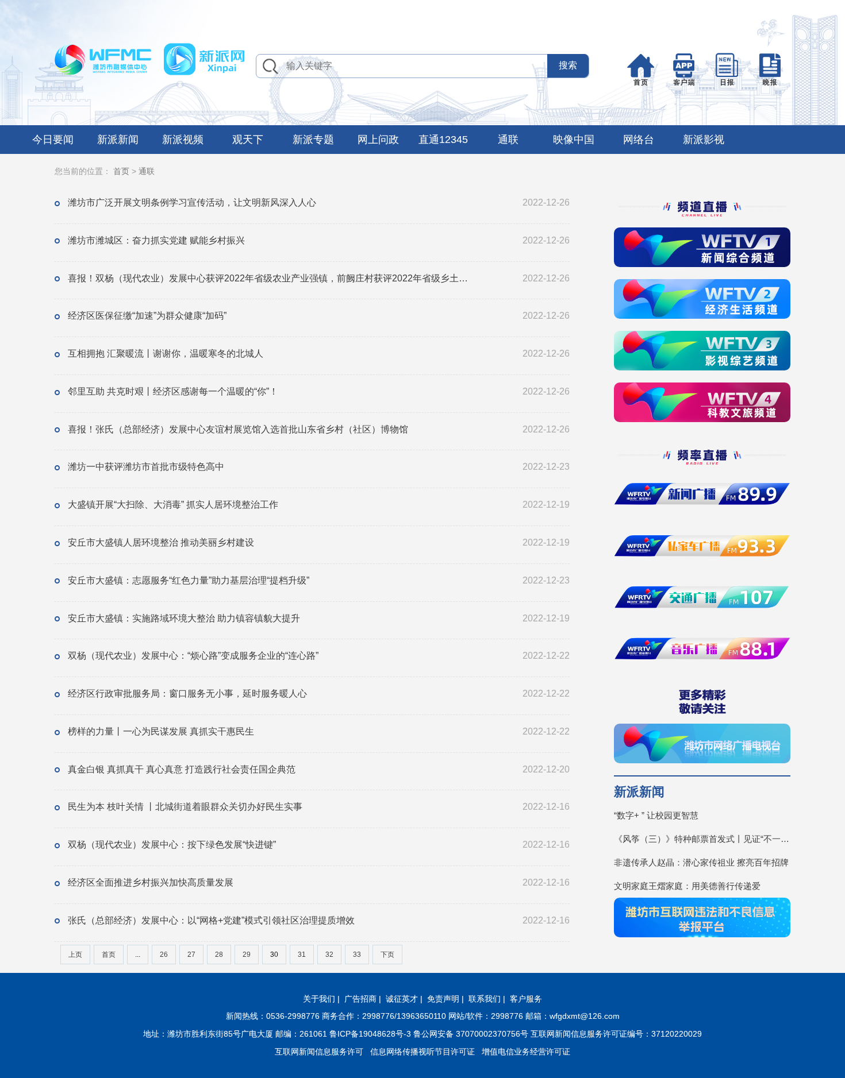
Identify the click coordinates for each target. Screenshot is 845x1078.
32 (329, 955)
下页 (387, 955)
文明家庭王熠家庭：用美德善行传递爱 (687, 886)
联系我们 (484, 998)
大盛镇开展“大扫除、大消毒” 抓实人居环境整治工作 (173, 504)
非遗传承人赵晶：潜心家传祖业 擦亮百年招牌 (701, 862)
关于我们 (319, 998)
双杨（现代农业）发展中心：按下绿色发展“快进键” (172, 844)
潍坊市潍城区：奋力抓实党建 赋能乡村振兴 (156, 240)
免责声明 (443, 998)
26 (164, 955)
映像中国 (573, 139)
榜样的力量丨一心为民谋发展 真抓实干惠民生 (161, 731)
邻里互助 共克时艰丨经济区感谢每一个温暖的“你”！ (173, 391)
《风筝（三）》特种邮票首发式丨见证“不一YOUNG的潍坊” (702, 839)
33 (357, 955)
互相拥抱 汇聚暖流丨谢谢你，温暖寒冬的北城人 (165, 353)
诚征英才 (402, 998)
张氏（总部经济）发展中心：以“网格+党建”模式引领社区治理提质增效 (211, 920)
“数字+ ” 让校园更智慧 (656, 815)
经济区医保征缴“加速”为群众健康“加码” (147, 315)
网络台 (638, 139)
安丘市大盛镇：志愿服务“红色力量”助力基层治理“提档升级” (188, 580)
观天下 (247, 139)
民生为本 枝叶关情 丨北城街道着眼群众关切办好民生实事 (185, 807)
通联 (508, 139)
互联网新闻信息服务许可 (319, 1051)
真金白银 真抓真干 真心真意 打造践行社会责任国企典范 (181, 769)
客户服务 (526, 998)
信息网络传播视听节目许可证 (422, 1051)
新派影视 (703, 139)
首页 (121, 171)
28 (219, 955)
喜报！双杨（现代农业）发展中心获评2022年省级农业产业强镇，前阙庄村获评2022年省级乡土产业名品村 (272, 278)
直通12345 (443, 139)
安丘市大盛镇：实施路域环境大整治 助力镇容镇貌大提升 (184, 618)
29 (247, 955)
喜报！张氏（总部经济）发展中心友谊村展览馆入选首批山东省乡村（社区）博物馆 (238, 429)
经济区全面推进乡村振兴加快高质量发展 (150, 882)
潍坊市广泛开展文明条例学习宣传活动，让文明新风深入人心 (192, 202)
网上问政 (378, 139)
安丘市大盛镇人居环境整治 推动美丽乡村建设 (161, 542)
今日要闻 (53, 139)
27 (191, 955)
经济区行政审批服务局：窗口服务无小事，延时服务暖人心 (187, 693)
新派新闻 (118, 139)
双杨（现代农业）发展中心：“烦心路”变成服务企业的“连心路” (193, 655)
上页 (75, 955)
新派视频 (182, 139)
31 (302, 955)
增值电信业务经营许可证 (526, 1051)
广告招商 (360, 998)
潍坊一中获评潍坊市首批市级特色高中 (146, 467)
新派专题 (313, 139)
